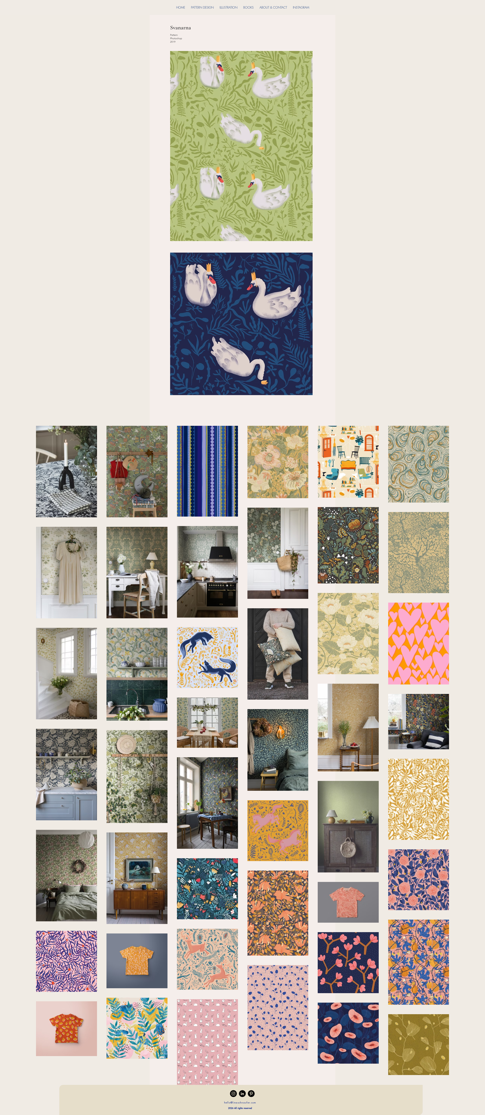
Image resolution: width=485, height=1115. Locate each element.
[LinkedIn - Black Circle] (242, 1093)
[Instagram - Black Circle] (233, 1093)
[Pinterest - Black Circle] (251, 1093)
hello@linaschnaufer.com (240, 1102)
